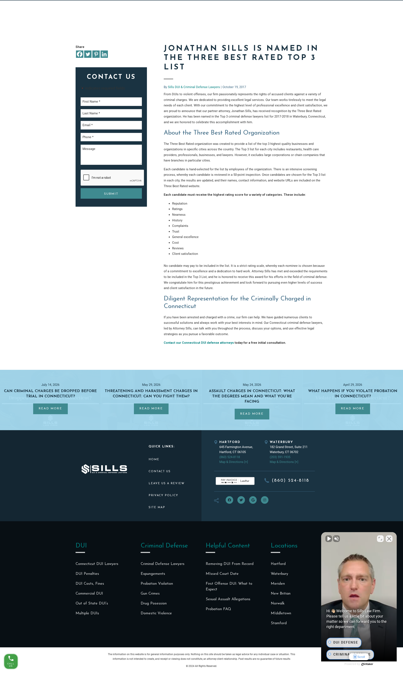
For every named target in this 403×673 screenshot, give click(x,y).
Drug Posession (154, 604)
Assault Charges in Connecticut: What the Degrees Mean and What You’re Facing (252, 396)
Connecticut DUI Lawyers (97, 564)
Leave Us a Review (166, 483)
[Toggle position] (380, 538)
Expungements (153, 574)
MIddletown (281, 613)
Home (154, 459)
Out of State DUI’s (92, 604)
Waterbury (279, 574)
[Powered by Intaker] (367, 664)
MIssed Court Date (222, 574)
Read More (53, 410)
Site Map (157, 507)
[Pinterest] (96, 54)
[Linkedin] (104, 54)
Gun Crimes (150, 594)
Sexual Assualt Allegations (228, 599)
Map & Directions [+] (233, 462)
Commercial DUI (89, 594)
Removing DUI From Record (230, 564)
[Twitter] (88, 54)
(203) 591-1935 (280, 457)
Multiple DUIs (87, 613)
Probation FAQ (218, 609)
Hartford (278, 564)
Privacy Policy (163, 495)
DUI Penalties (87, 574)
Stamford (279, 623)
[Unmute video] (328, 538)
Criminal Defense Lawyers (162, 564)
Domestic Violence (156, 613)
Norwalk (278, 604)
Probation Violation (157, 584)
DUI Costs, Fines (90, 584)
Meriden (278, 584)
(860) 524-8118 (229, 457)
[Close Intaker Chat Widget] (389, 538)
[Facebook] (79, 54)
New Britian (280, 594)
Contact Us (160, 471)
